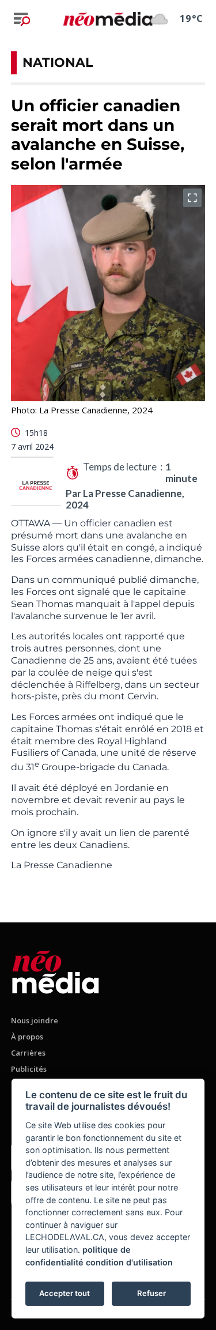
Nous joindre (34, 1020)
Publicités (29, 1069)
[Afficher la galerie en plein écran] (192, 197)
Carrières (28, 1053)
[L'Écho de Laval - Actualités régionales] (108, 18)
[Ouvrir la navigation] (22, 19)
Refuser (151, 1293)
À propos (27, 1036)
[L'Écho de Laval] (55, 970)
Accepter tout (64, 1293)
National (57, 62)
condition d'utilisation (129, 1262)
